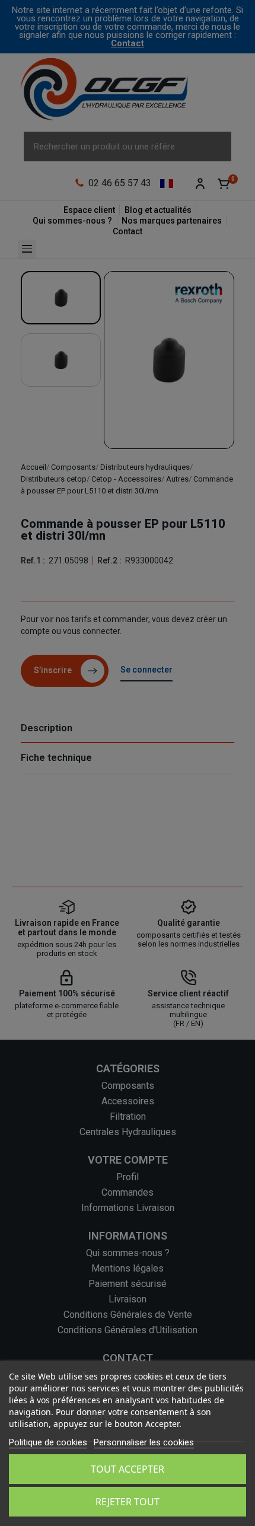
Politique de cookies (48, 1442)
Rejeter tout (127, 1501)
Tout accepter (127, 1469)
